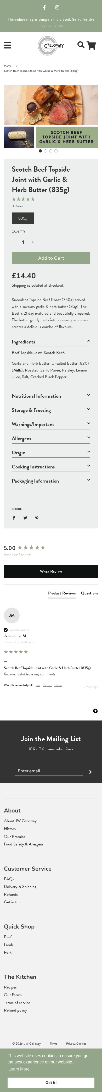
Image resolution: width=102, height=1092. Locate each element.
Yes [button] (38, 685)
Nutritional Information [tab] (36, 396)
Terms (53, 1043)
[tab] (62, 594)
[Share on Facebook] (15, 517)
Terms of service (17, 1003)
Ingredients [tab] (23, 342)
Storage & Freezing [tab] (31, 410)
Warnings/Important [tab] (33, 424)
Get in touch (14, 902)
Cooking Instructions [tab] (33, 467)
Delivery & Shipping (20, 886)
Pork (8, 952)
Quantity (18, 232)
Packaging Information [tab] (35, 481)
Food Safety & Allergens (24, 844)
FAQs (9, 879)
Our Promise (14, 836)
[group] (51, 548)
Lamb (8, 945)
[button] (40, 150)
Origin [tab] (18, 452)
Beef (8, 937)
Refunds (11, 894)
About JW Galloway (20, 821)
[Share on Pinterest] (37, 517)
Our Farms (13, 995)
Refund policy (15, 1010)
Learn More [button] (19, 1069)
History (10, 829)
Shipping (19, 285)
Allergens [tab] (21, 438)
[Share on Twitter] (25, 517)
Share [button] (58, 685)
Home (8, 65)
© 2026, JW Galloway (26, 1043)
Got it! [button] (51, 1082)
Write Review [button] (51, 572)
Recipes (10, 987)
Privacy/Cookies (76, 1043)
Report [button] (47, 685)
